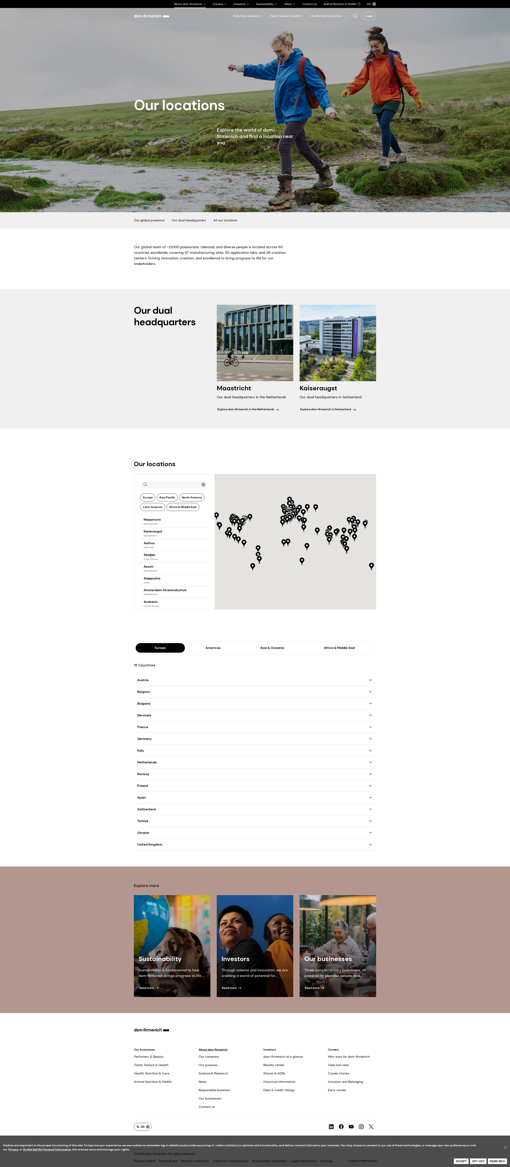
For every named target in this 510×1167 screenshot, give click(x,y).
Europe (148, 497)
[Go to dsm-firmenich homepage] (151, 16)
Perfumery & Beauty (149, 1057)
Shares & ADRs (274, 1073)
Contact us (207, 1107)
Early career (337, 1090)
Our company (209, 1057)
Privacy (13, 1149)
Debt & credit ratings (279, 1090)
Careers (333, 1049)
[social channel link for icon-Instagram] (361, 1127)
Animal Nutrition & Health (153, 1082)
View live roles (338, 1065)
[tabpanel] (255, 752)
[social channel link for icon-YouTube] (351, 1127)
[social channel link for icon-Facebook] (341, 1127)
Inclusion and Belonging (345, 1082)
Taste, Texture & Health (151, 1065)
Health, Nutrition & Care (151, 1073)
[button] (355, 16)
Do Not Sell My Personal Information (47, 1149)
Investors (269, 1049)
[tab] (160, 648)
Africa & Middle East (183, 507)
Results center (273, 1065)
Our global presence (149, 220)
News (203, 1082)
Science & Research (213, 1073)
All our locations (225, 220)
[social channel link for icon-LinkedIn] (331, 1127)
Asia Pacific (167, 497)
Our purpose (208, 1065)
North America (192, 497)
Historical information (279, 1082)
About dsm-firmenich (213, 1049)
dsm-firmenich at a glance (283, 1057)
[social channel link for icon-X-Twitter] (371, 1127)
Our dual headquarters (189, 220)
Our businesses (144, 1049)
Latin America (152, 507)
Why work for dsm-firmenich (349, 1057)
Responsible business (214, 1090)
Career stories (338, 1073)
